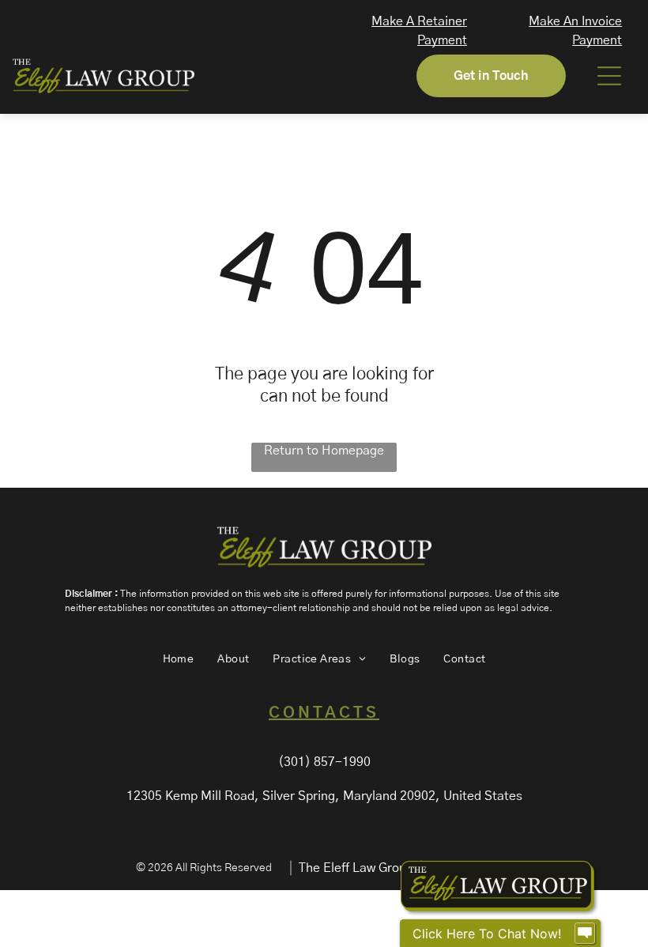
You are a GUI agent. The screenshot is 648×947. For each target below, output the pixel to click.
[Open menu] (609, 76)
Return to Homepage (324, 450)
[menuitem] (178, 659)
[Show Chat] (585, 933)
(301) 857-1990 (324, 762)
